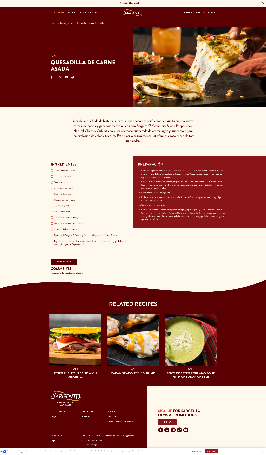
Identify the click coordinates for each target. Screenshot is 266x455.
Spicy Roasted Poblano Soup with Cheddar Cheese (191, 375)
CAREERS (85, 416)
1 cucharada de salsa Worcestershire (69, 223)
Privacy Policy (56, 435)
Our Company (59, 411)
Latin (72, 23)
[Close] (263, 3)
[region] (133, 451)
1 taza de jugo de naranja (64, 199)
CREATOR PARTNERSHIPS (121, 421)
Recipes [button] (72, 12)
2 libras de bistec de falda (64, 170)
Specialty (63, 23)
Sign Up (167, 422)
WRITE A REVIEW (63, 261)
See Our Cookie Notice (91, 440)
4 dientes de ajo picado (63, 188)
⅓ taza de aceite (61, 182)
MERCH (111, 411)
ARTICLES (113, 416)
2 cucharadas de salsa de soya (66, 217)
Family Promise (89, 12)
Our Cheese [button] (58, 12)
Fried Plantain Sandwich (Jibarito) (75, 375)
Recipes (54, 23)
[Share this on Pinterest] (60, 77)
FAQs (53, 416)
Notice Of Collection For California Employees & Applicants (107, 435)
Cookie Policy (20, 453)
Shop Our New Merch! (130, 3)
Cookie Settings (197, 451)
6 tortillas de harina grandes (66, 229)
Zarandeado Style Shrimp (133, 373)
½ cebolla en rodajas (62, 176)
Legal (53, 440)
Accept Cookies (211, 451)
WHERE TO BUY (192, 12)
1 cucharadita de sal (62, 211)
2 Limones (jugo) (61, 205)
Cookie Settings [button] (90, 444)
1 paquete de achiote (62, 194)
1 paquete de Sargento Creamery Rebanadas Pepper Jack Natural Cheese (85, 235)
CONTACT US (87, 411)
